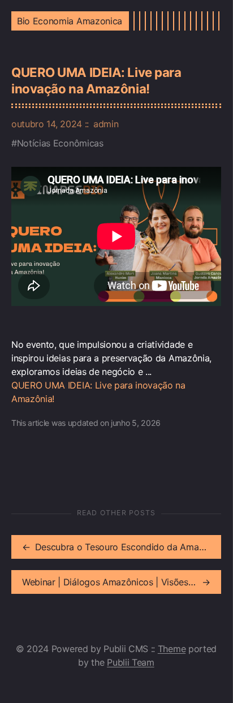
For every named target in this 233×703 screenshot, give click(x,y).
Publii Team (130, 662)
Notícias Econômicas (60, 143)
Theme (171, 648)
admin (105, 124)
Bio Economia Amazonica (69, 21)
